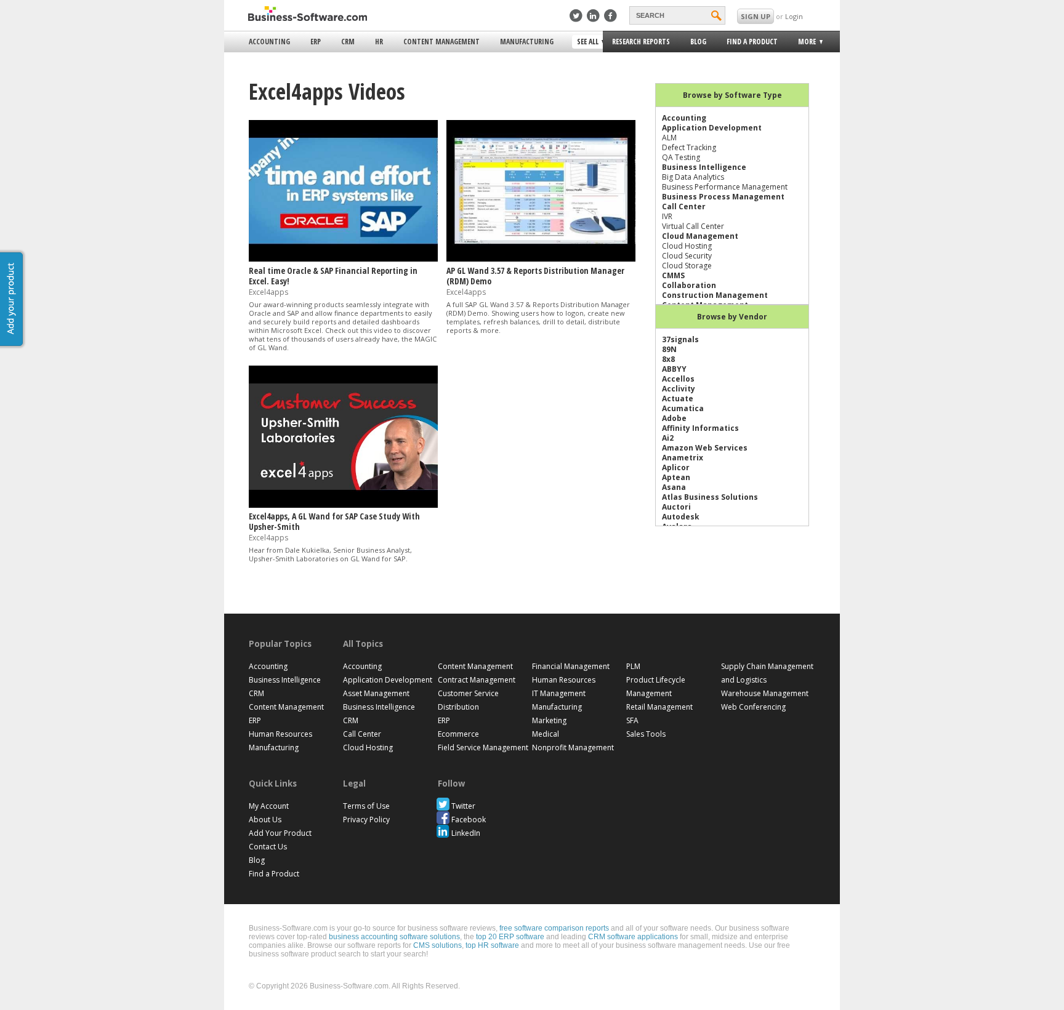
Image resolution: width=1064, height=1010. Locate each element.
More (803, 43)
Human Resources (280, 734)
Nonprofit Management (573, 747)
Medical (545, 734)
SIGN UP (755, 16)
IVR (667, 216)
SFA (632, 720)
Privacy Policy (366, 819)
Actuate (677, 398)
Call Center (684, 206)
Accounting (269, 41)
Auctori (676, 507)
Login (794, 16)
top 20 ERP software (510, 936)
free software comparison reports (554, 928)
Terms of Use (366, 806)
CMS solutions (437, 945)
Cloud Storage (687, 265)
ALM (669, 137)
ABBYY (674, 369)
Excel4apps (268, 292)
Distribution (458, 707)
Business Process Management (723, 196)
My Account (269, 806)
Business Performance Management (725, 187)
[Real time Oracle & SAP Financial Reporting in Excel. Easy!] (343, 259)
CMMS (673, 275)
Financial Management (571, 666)
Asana (674, 487)
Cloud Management (700, 236)
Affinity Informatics (700, 428)
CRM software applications (633, 936)
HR (379, 41)
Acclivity (678, 388)
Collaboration (689, 285)
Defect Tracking (689, 147)
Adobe (674, 418)
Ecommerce (458, 734)
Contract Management (476, 680)
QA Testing (681, 157)
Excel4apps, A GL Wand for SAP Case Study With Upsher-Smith (334, 521)
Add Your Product (280, 833)
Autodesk (680, 516)
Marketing (549, 720)
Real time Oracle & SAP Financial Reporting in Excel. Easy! (333, 276)
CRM (348, 41)
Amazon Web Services (705, 448)
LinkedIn (465, 833)
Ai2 (668, 438)
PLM (633, 666)
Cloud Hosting (687, 246)
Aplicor (676, 467)
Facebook (468, 819)
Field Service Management (483, 747)
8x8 (668, 359)
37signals (680, 339)
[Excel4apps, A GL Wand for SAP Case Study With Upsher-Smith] (343, 505)
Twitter (463, 806)
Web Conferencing (753, 707)
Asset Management (376, 693)
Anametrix (682, 457)
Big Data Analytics (693, 177)
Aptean (676, 477)
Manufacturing (527, 41)
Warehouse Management (764, 693)
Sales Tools (646, 734)
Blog (698, 41)
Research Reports (641, 41)
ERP (315, 41)
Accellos (678, 379)
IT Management (559, 693)
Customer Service (468, 693)
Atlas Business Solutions (710, 497)
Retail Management (659, 707)
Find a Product (752, 41)
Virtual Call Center (693, 226)
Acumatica (683, 408)
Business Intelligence (704, 167)
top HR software (492, 945)
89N (669, 349)
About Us (265, 819)
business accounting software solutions (394, 936)
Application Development (712, 127)
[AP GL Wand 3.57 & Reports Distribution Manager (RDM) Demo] (540, 259)
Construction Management (715, 295)
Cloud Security (687, 255)
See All (586, 42)
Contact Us (268, 846)
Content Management (441, 41)
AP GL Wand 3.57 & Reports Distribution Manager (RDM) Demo (535, 276)
